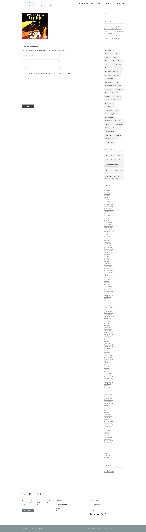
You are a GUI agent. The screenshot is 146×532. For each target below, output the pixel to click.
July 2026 (106, 192)
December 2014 (108, 419)
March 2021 (107, 306)
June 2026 (107, 194)
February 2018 (108, 355)
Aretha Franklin (109, 54)
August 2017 (107, 362)
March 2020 (107, 327)
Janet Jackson (119, 89)
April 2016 (107, 391)
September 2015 (108, 403)
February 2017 (108, 373)
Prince (116, 110)
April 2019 (107, 341)
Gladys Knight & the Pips (111, 82)
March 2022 (107, 284)
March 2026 (107, 199)
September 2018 (109, 346)
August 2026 (107, 190)
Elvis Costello (116, 71)
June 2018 (107, 352)
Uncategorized (109, 472)
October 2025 (108, 208)
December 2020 (108, 311)
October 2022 (108, 272)
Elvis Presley (108, 75)
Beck (117, 54)
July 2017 (106, 364)
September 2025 (109, 210)
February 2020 (108, 329)
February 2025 (108, 222)
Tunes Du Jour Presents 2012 (112, 26)
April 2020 (107, 325)
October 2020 (108, 314)
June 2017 (107, 366)
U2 (117, 138)
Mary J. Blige (117, 99)
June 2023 (107, 258)
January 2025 (107, 224)
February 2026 (108, 201)
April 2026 (107, 197)
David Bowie (117, 64)
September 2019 (109, 334)
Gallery (111, 528)
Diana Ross (108, 68)
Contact (117, 528)
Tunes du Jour (28, 2)
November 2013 (108, 442)
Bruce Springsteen (118, 61)
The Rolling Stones (110, 131)
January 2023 (107, 266)
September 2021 (108, 295)
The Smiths (108, 135)
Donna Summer (118, 68)
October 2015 (108, 401)
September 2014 (109, 424)
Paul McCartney (109, 107)
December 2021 (108, 290)
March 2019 (107, 343)
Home (89, 528)
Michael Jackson (109, 103)
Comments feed (108, 457)
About (94, 528)
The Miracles (116, 128)
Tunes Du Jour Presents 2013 (112, 38)
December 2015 (108, 398)
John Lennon (114, 92)
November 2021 (108, 291)
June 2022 (107, 279)
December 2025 (108, 204)
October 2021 (108, 293)
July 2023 (106, 256)
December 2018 (108, 345)
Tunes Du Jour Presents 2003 (112, 36)
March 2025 (107, 220)
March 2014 (107, 435)
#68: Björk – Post (115, 155)
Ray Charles (114, 114)
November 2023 (108, 249)
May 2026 (106, 195)
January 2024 (107, 245)
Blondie (114, 57)
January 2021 (107, 309)
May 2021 (106, 302)
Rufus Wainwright (109, 117)
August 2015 (107, 405)
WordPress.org (108, 459)
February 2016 (108, 394)
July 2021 (106, 298)
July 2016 (106, 385)
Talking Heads (119, 121)
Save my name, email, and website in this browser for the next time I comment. (48, 73)
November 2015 (108, 400)
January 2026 (107, 203)
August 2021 (107, 297)
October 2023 (108, 250)
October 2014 (108, 423)
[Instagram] (102, 514)
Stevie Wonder (108, 121)
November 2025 (108, 206)
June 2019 (107, 337)
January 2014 (107, 439)
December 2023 (108, 247)
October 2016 (108, 380)
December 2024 (108, 226)
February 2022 (108, 286)
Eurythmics (117, 75)
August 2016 (107, 384)
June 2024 (107, 236)
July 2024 (106, 234)
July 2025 (106, 213)
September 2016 (109, 382)
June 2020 (107, 321)
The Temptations (109, 138)
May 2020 (106, 323)
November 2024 (108, 227)
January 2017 (107, 375)
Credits (99, 528)
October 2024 (108, 229)
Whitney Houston (109, 142)
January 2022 (107, 288)
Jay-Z (106, 92)
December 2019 (108, 332)
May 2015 (106, 410)
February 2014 (108, 437)
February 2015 (108, 416)
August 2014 (107, 426)
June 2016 (107, 387)
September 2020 (109, 316)
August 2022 (107, 275)
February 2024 (108, 243)
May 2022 (106, 281)
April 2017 (106, 369)
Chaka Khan (108, 64)
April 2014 (107, 433)
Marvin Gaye (108, 99)
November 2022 (108, 270)
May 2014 (106, 432)
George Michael (109, 78)
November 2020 (108, 313)
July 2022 (106, 277)
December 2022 (108, 268)
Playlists (105, 528)
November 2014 (108, 421)
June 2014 (107, 430)
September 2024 (109, 231)
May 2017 (106, 368)
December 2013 (108, 440)
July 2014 (106, 428)
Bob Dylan (108, 61)
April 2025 (107, 218)
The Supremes (117, 135)
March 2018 (107, 353)
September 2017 (108, 361)
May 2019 (106, 339)
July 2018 (106, 350)
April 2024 (107, 240)
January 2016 (107, 396)
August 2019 (107, 336)
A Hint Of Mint (108, 50)
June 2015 (107, 408)
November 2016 (108, 378)
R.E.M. (106, 114)
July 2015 (106, 407)
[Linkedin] (105, 514)
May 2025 (106, 217)
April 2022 (107, 282)
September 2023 (109, 252)
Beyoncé (107, 57)
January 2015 (107, 417)
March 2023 (107, 263)
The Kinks (107, 128)
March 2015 (107, 414)
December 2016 (108, 377)
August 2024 (107, 233)
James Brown (108, 89)
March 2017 (107, 371)
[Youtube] (98, 514)
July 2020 (106, 320)
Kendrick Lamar (109, 96)
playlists (107, 470)
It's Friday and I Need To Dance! (113, 85)
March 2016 (107, 393)
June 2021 (107, 300)
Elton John (108, 71)
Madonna (118, 96)
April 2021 (106, 304)
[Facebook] (91, 514)
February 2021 (108, 307)
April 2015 (106, 412)
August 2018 (107, 348)
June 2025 (107, 215)
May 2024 (106, 238)
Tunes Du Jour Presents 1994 (112, 29)
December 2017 (108, 357)
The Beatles (119, 124)
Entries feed (107, 455)
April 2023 (107, 261)
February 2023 (108, 265)
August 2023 (107, 254)
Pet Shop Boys (109, 110)
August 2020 (107, 318)
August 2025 (107, 211)
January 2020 (107, 330)
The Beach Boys (109, 124)
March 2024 (107, 242)
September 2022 (109, 274)
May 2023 (106, 259)
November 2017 (108, 359)
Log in (105, 453)
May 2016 (106, 389)
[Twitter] (94, 514)
